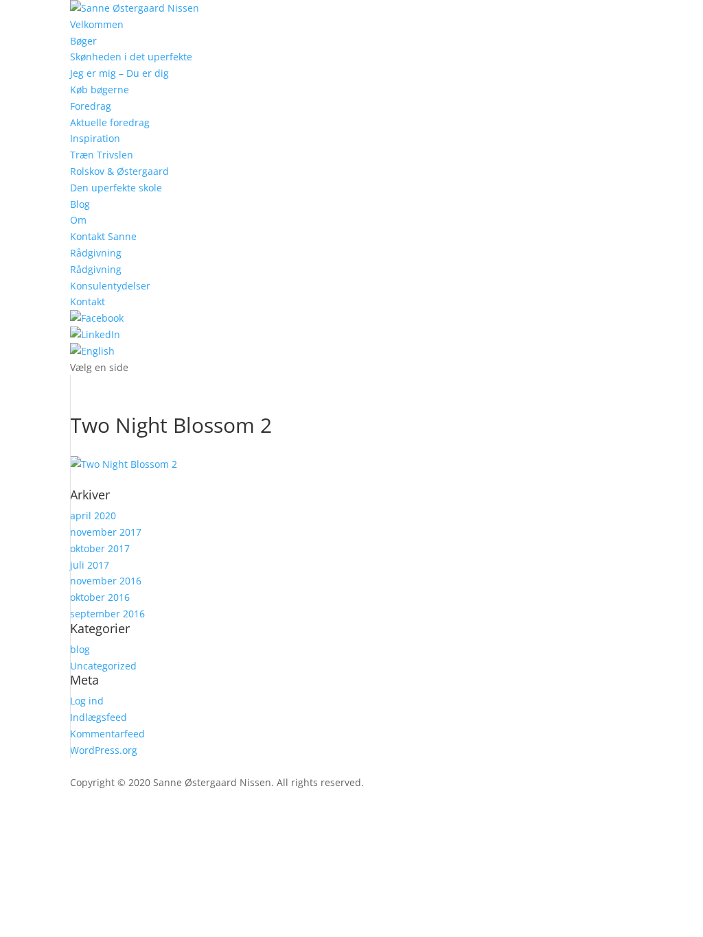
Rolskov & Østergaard (119, 171)
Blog (80, 204)
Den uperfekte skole (116, 187)
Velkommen (97, 24)
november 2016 (105, 580)
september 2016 (107, 613)
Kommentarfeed (107, 733)
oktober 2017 (100, 548)
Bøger (83, 40)
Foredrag (90, 105)
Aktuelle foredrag (110, 122)
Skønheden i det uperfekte (131, 56)
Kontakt (87, 301)
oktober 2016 (100, 597)
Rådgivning (96, 252)
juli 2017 (89, 564)
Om (78, 219)
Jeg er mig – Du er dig (119, 73)
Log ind (87, 700)
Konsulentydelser (110, 285)
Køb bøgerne (99, 89)
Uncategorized (103, 665)
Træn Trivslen (101, 154)
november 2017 (105, 531)
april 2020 (93, 515)
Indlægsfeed (98, 717)
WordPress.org (103, 750)
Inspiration (95, 138)
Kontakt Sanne (103, 236)
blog (80, 649)
